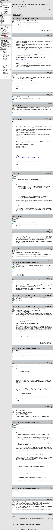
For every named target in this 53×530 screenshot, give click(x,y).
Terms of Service (3, 49)
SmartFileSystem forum (5, 42)
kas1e (13, 262)
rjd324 (13, 18)
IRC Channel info (3, 7)
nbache (13, 72)
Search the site (2, 54)
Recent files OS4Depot (4, 5)
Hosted (1, 24)
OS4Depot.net (2, 12)
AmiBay (1, 20)
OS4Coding (2, 21)
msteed (13, 173)
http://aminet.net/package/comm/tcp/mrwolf (27, 501)
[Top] (50, 33)
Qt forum (2, 41)
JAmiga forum (3, 38)
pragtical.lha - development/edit (5, 73)
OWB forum (3, 40)
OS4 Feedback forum (4, 26)
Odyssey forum (3, 39)
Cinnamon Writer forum (5, 32)
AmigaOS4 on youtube (20, 275)
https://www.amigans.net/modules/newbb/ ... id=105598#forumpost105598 (28, 234)
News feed (2, 3)
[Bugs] (6, 12)
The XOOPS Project (33, 529)
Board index (14, 1)
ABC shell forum (4, 30)
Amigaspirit (2, 18)
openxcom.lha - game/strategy (5, 59)
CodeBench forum (4, 33)
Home (1, 1)
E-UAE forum (3, 36)
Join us (17, 274)
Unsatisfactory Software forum (6, 46)
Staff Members (2, 50)
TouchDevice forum (4, 44)
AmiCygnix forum (4, 29)
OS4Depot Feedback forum (5, 27)
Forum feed (2, 4)
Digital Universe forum (4, 34)
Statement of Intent (3, 48)
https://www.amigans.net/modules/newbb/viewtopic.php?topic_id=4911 (39, 107)
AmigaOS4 (22, 1)
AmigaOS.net (2, 16)
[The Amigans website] (4, 0)
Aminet (1, 17)
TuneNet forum (3, 45)
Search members (2, 55)
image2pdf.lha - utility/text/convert (5, 66)
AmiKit (1, 19)
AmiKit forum (3, 31)
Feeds (1, 2)
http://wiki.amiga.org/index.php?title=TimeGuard (24, 320)
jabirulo (13, 248)
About (1, 47)
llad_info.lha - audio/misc (7, 69)
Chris (13, 499)
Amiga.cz (1, 23)
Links (1, 10)
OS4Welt (1, 14)
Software (18, 1)
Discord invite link (3, 9)
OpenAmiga (2, 13)
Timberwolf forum (4, 43)
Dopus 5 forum (3, 35)
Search (1, 53)
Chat (1, 6)
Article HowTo (2, 52)
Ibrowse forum (3, 37)
